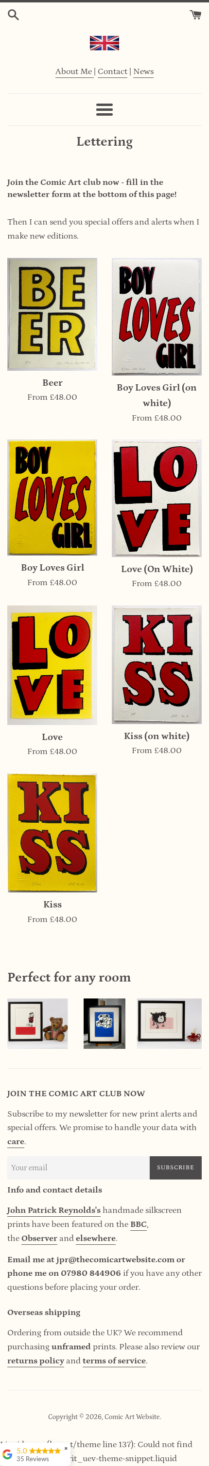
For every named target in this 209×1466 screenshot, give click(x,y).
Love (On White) (157, 569)
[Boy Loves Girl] (52, 497)
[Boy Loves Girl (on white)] (157, 317)
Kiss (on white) (157, 736)
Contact (112, 71)
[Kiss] (52, 832)
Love (52, 737)
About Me (74, 71)
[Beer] (52, 314)
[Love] (52, 665)
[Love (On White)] (157, 498)
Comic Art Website (132, 1417)
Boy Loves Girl (52, 567)
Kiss (52, 904)
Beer (52, 383)
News (143, 71)
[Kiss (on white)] (157, 664)
